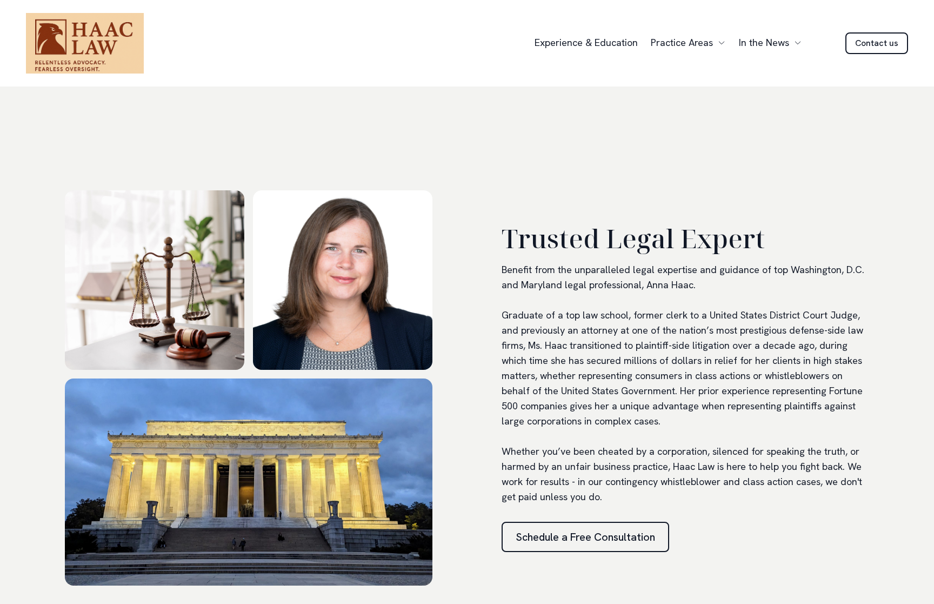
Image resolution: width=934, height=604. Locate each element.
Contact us (876, 43)
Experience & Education (586, 42)
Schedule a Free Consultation (585, 537)
